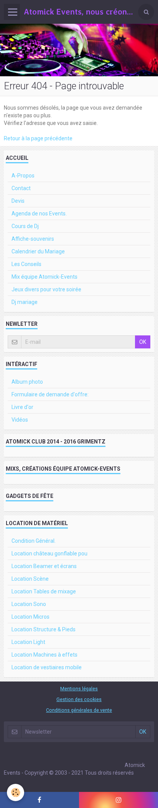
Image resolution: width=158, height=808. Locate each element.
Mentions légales (79, 688)
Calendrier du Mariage (38, 251)
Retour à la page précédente (38, 138)
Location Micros (30, 617)
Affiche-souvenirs (33, 239)
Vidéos (20, 420)
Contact (21, 188)
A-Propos (23, 175)
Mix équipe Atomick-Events (44, 277)
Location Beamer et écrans (44, 566)
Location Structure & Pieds (44, 629)
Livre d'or (22, 407)
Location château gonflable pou (49, 553)
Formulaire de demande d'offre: (50, 394)
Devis (18, 201)
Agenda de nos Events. (39, 213)
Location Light (28, 642)
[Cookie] (15, 792)
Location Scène (30, 579)
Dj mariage (25, 302)
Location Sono (29, 604)
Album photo (27, 382)
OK (142, 342)
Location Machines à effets (44, 655)
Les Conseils (26, 264)
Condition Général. (34, 541)
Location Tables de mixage (44, 591)
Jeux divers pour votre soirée (46, 289)
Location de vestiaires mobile (47, 667)
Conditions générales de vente (79, 710)
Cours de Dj (25, 226)
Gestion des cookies (79, 699)
